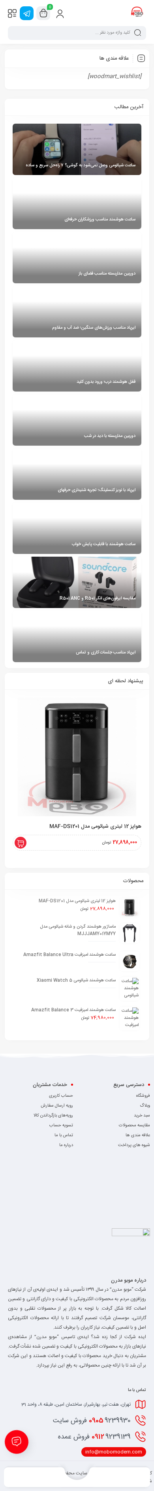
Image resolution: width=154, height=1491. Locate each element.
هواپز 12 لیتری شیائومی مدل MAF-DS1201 (95, 826)
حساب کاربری (61, 1095)
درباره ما (66, 1145)
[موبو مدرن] (137, 13)
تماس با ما (63, 1135)
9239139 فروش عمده (94, 1436)
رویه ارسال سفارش (57, 1105)
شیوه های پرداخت (134, 1145)
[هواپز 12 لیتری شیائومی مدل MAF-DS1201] (77, 757)
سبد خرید (142, 1115)
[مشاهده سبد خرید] (43, 13)
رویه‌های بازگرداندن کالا (53, 1115)
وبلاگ (145, 1105)
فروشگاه (143, 1095)
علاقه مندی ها (138, 1135)
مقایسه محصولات (134, 1125)
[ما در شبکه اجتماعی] (27, 13)
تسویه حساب (61, 1125)
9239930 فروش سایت (92, 1420)
